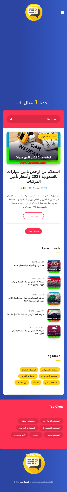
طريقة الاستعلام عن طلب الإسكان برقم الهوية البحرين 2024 (28, 283)
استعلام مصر (51, 382)
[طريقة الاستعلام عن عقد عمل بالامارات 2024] (53, 315)
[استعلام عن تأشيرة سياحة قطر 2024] (53, 266)
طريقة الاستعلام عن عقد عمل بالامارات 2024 (25, 314)
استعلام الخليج (29, 369)
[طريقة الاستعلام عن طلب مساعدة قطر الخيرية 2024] (53, 331)
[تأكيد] (11, 118)
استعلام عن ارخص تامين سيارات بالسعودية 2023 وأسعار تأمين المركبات (33, 176)
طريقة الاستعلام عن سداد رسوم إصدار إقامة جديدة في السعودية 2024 (26, 299)
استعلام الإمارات (50, 369)
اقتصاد (36, 382)
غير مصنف (22, 382)
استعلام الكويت (28, 376)
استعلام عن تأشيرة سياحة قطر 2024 (29, 265)
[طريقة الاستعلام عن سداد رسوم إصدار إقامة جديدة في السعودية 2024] (53, 298)
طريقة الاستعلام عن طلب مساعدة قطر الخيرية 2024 (28, 332)
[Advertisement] (33, 59)
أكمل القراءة (33, 215)
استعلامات (24, 482)
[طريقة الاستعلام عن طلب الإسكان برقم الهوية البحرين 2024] (53, 282)
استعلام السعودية (48, 136)
